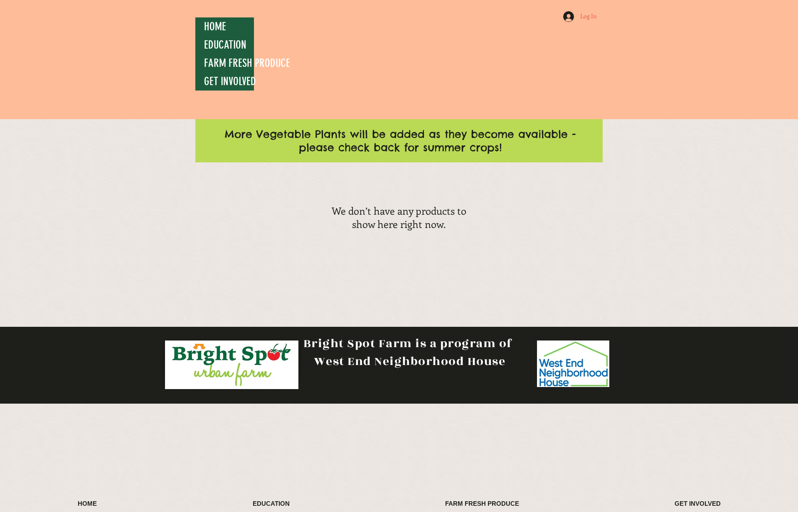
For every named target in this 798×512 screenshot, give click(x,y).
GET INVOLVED (229, 81)
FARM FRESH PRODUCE (229, 63)
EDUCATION (225, 44)
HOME (215, 26)
